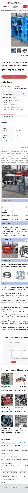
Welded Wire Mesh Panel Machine (21, 445)
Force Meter (23, 476)
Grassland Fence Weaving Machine (8, 450)
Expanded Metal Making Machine (21, 450)
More (2, 482)
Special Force (15, 476)
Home (2, 10)
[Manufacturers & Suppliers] (14, 2)
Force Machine (6, 476)
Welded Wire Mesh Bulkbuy (8, 479)
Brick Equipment (23, 472)
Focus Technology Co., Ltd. (18, 487)
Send (14, 362)
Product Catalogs (22, 442)
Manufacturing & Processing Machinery (13, 10)
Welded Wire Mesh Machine (9, 465)
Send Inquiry (14, 77)
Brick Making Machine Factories (10, 472)
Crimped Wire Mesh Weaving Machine (21, 448)
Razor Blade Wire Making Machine (9, 448)
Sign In (3, 109)
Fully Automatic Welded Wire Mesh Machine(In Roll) (8, 445)
